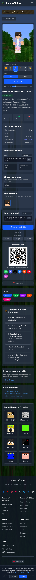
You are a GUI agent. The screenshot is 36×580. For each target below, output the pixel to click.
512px (29, 239)
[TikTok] (16, 492)
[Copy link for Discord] (10, 271)
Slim (25, 76)
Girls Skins (24, 508)
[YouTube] (7, 492)
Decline (13, 576)
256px (18, 239)
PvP (3, 514)
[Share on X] (15, 271)
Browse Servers (7, 504)
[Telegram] (24, 492)
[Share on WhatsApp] (6, 271)
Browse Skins (25, 502)
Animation (10, 64)
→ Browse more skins (10, 391)
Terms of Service (8, 546)
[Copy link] (6, 276)
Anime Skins (24, 511)
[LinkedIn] (28, 492)
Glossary (23, 536)
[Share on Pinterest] (29, 271)
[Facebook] (3, 492)
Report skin (18, 283)
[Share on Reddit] (24, 271)
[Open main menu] (32, 3)
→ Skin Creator (9, 380)
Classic (11, 76)
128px (7, 239)
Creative (5, 511)
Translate (23, 527)
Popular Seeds (7, 530)
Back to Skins (10, 19)
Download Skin (19, 227)
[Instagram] (11, 492)
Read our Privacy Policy (21, 572)
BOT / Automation (8, 552)
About (22, 530)
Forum (22, 523)
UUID (6, 155)
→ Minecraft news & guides (12, 396)
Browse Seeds (7, 523)
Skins (16, 12)
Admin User (28, 139)
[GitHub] (20, 492)
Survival (5, 507)
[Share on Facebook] (20, 271)
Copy (29, 159)
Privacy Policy (7, 549)
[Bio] (32, 492)
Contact (23, 533)
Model (5, 73)
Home (7, 12)
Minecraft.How (13, 3)
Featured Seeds (7, 527)
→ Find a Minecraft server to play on (15, 393)
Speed (7, 86)
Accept (23, 576)
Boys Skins (24, 505)
